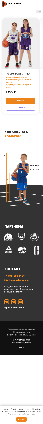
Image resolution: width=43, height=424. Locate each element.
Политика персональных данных (21, 335)
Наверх (21, 347)
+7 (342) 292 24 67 (14, 276)
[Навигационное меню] (38, 4)
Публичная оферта (21, 332)
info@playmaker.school (16, 280)
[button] (20, 43)
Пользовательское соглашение (21, 329)
